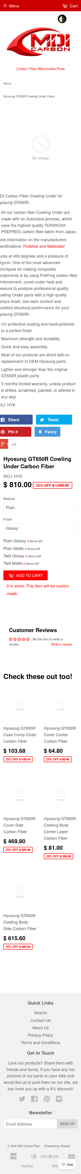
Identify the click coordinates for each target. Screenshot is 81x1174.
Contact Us (41, 1020)
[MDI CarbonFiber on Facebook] (34, 1100)
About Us (40, 1027)
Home (7, 83)
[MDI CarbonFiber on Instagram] (59, 1100)
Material (9, 498)
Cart (73, 6)
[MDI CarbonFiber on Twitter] (22, 1100)
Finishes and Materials (43, 246)
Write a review (61, 644)
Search (40, 1012)
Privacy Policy (40, 1035)
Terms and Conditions (40, 1042)
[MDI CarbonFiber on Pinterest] (46, 1100)
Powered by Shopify (57, 1146)
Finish (7, 519)
